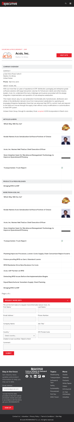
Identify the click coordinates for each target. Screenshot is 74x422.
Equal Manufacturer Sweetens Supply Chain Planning (24, 282)
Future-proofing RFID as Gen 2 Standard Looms (22, 259)
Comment (6, 342)
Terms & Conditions (47, 416)
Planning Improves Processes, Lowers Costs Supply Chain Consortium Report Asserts (37, 254)
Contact (6, 71)
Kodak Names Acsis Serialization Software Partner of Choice (27, 137)
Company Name (9, 323)
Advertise (25, 416)
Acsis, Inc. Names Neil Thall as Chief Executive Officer (25, 149)
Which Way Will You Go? (13, 124)
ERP (25, 49)
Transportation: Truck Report (15, 168)
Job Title (41, 323)
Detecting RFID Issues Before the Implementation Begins (26, 276)
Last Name (42, 307)
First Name (7, 307)
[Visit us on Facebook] (27, 376)
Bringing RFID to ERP (11, 186)
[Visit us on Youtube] (43, 376)
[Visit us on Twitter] (31, 376)
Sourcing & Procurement (12, 49)
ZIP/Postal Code (44, 332)
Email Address (8, 315)
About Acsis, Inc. (10, 86)
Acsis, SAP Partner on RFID (14, 271)
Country (6, 332)
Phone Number (43, 315)
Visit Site (64, 55)
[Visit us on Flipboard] (39, 376)
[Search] (66, 3)
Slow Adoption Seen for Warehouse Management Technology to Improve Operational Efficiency (29, 156)
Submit (9, 353)
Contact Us (16, 416)
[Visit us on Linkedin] (35, 376)
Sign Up (8, 408)
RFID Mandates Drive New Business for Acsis (21, 265)
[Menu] (70, 3)
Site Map (59, 416)
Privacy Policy (6, 404)
